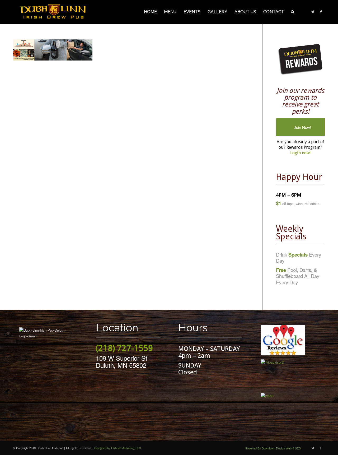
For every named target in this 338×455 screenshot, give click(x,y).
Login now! (300, 152)
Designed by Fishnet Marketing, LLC (117, 448)
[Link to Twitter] (313, 12)
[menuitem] (150, 12)
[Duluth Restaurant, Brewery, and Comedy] (52, 12)
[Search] (293, 12)
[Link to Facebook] (321, 12)
